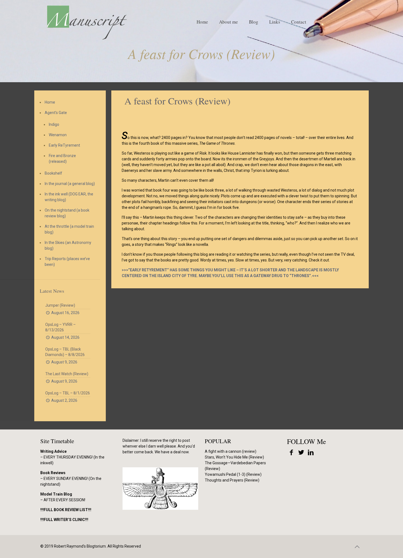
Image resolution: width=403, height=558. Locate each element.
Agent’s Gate (56, 112)
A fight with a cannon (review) (230, 451)
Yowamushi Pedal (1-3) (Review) (233, 474)
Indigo (54, 124)
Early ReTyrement (64, 145)
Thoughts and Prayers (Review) (232, 480)
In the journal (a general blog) (70, 183)
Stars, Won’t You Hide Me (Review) (234, 457)
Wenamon (58, 135)
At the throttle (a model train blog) (69, 229)
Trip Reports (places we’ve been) (67, 262)
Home (50, 102)
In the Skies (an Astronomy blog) (68, 245)
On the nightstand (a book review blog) (67, 213)
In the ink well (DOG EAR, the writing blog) (69, 197)
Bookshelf (53, 173)
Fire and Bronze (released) (62, 158)
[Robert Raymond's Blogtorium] (86, 22)
